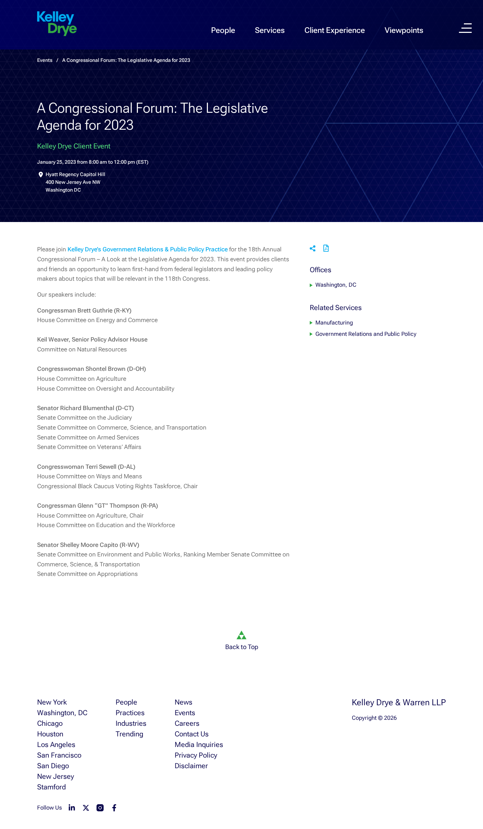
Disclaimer (191, 765)
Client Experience (334, 30)
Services (270, 30)
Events (185, 712)
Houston (50, 734)
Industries (131, 723)
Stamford (51, 787)
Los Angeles (56, 744)
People (223, 30)
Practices (130, 712)
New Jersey (55, 776)
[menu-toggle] (465, 28)
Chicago (50, 723)
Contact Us (192, 734)
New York (52, 702)
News (183, 702)
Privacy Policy (196, 755)
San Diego (53, 765)
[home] (57, 24)
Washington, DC (335, 285)
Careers (187, 723)
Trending (129, 734)
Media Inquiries (199, 744)
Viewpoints (404, 30)
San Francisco (59, 755)
